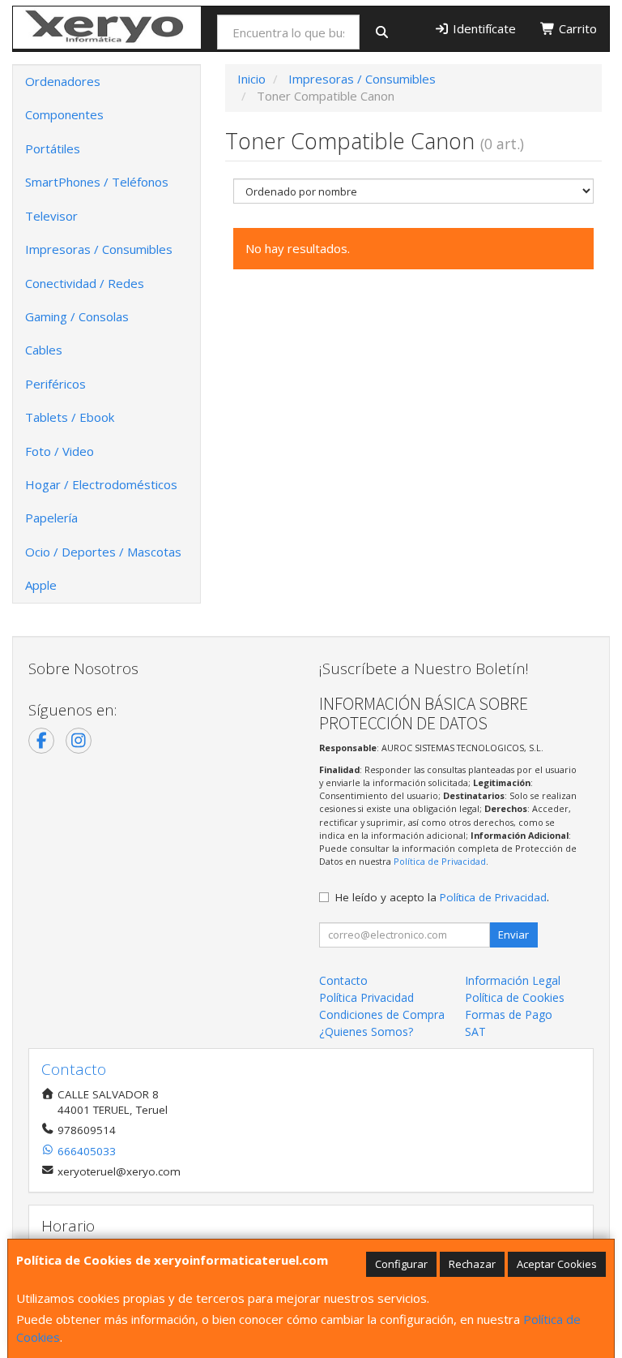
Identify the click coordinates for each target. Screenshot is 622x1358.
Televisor (51, 216)
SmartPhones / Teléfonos (96, 182)
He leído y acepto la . (442, 897)
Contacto (343, 980)
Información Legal (512, 980)
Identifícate (482, 28)
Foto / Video (59, 451)
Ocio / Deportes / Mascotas (103, 552)
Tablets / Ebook (69, 417)
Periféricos (55, 384)
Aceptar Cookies (557, 1264)
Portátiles (52, 148)
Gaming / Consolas (77, 316)
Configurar (401, 1264)
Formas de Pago (508, 1014)
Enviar (513, 934)
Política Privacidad (366, 997)
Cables (43, 350)
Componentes (64, 114)
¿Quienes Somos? (366, 1031)
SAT (475, 1031)
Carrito (576, 28)
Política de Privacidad (440, 861)
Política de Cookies (514, 997)
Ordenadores (62, 81)
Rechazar (472, 1264)
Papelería (51, 517)
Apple (41, 585)
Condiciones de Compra (382, 1014)
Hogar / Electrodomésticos (101, 484)
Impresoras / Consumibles (99, 249)
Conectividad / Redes (84, 283)
